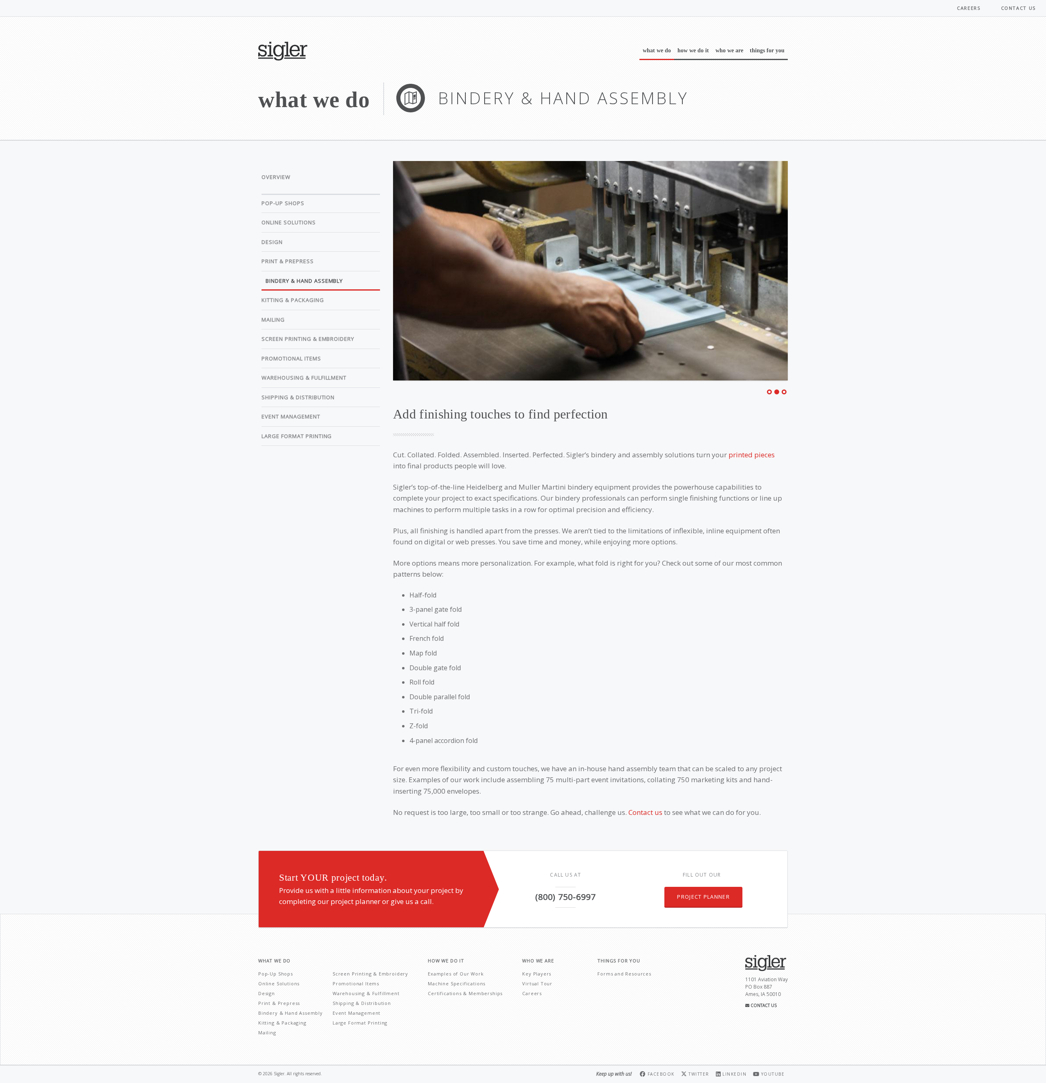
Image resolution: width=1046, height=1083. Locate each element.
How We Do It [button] (693, 50)
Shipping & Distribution (298, 397)
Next (798, 273)
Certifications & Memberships (465, 993)
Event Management (291, 416)
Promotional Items (291, 358)
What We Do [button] (657, 50)
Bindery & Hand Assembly (304, 280)
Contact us (645, 812)
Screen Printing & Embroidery (308, 338)
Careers (969, 8)
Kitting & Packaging (293, 300)
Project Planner (703, 896)
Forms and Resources (624, 974)
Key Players (536, 974)
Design (272, 242)
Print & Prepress (288, 261)
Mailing (273, 319)
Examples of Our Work (456, 974)
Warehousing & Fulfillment (304, 377)
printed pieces (752, 454)
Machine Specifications (456, 983)
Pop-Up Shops (283, 203)
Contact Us (763, 1005)
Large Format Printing (297, 436)
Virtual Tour (537, 983)
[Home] (286, 51)
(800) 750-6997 (565, 896)
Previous (383, 273)
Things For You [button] (767, 50)
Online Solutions (289, 222)
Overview (276, 177)
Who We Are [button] (729, 50)
